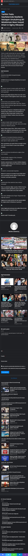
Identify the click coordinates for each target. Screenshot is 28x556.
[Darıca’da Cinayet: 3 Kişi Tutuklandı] (5, 409)
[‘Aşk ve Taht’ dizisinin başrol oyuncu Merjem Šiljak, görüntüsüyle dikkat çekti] (21, 297)
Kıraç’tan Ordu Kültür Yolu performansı (10, 75)
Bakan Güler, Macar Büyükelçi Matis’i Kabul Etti (17, 483)
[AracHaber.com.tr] (14, 4)
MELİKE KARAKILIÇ (7, 28)
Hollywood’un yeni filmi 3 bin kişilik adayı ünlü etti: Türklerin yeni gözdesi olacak (17, 434)
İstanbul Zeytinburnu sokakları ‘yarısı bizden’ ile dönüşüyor (7, 319)
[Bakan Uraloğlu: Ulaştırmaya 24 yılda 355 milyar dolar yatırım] (5, 458)
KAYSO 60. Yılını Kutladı (7, 462)
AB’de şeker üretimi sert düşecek (10, 1)
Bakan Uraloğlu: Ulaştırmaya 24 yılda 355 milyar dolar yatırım (18, 457)
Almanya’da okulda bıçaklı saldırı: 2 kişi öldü (16, 426)
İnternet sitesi (4, 361)
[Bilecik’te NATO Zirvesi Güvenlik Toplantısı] (5, 422)
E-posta (3, 356)
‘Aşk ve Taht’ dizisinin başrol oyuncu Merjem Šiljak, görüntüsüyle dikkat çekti (20, 304)
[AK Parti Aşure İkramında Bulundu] (5, 468)
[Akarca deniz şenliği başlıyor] (7, 281)
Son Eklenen (14, 378)
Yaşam (8, 9)
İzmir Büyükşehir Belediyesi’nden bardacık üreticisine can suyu (21, 320)
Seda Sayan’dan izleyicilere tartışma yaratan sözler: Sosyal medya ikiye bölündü (6, 304)
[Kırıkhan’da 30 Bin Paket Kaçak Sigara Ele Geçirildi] (5, 415)
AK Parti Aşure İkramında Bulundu (18, 466)
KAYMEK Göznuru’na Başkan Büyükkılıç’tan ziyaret (13, 80)
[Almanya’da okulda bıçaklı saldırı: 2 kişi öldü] (5, 428)
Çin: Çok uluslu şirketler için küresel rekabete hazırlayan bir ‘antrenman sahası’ (17, 477)
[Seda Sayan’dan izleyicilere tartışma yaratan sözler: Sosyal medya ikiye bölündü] (7, 297)
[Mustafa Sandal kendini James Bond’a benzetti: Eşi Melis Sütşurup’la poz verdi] (21, 281)
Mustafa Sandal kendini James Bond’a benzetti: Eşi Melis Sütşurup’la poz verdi (21, 288)
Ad (2, 351)
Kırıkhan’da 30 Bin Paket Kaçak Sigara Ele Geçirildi (17, 414)
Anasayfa (4, 9)
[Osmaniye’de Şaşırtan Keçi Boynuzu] (5, 445)
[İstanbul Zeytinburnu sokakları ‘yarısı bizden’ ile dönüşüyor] (7, 313)
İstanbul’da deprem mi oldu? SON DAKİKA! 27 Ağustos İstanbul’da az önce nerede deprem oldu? (18, 451)
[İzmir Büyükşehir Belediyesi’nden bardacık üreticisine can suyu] (21, 313)
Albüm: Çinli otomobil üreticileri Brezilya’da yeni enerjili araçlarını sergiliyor (18, 389)
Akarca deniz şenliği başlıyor (6, 287)
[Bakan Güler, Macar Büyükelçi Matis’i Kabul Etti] (5, 484)
